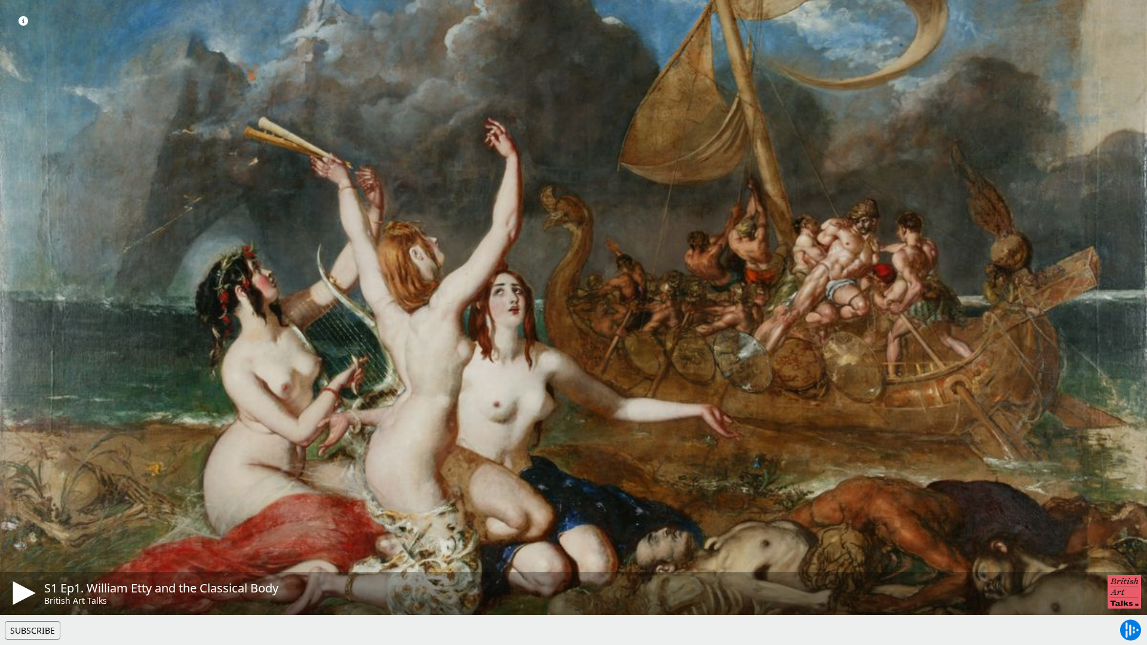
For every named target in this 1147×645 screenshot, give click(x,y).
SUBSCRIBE (32, 630)
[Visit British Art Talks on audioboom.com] (1124, 592)
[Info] (23, 21)
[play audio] (22, 593)
